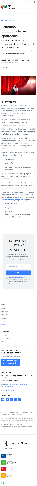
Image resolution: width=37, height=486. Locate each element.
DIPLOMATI (4, 312)
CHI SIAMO (4, 308)
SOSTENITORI (5, 318)
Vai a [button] (25, 2)
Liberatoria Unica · (27, 426)
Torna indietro (8, 20)
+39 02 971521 (8, 387)
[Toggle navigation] (34, 8)
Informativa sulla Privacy (19, 277)
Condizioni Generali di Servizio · (11, 426)
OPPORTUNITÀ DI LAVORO (9, 62)
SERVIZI (3, 321)
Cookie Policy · (19, 424)
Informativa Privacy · (8, 424)
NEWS (3, 325)
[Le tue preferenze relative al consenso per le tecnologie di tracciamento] (3, 482)
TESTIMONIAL (5, 315)
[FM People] (8, 8)
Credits (3, 429)
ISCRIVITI (18, 273)
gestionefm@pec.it (10, 390)
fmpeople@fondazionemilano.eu (16, 384)
